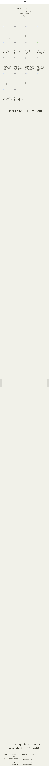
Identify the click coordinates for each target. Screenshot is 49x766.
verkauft (27, 36)
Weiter (46, 423)
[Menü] (25, 2)
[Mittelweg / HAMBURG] (1, 383)
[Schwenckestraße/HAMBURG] (48, 383)
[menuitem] (25, 2)
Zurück (3, 423)
